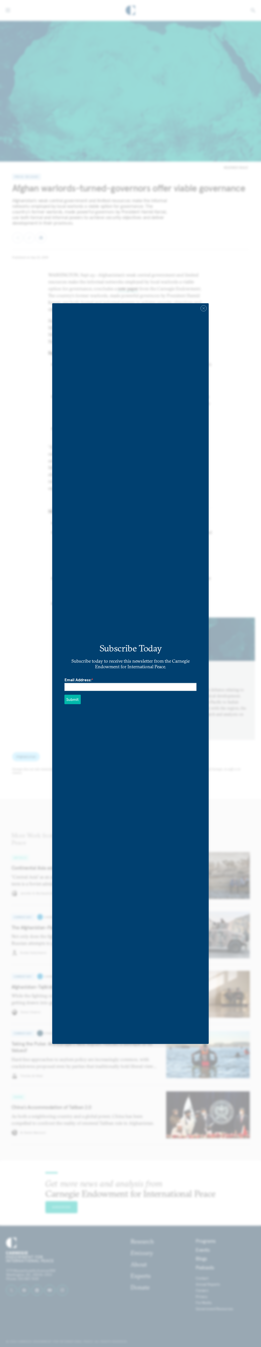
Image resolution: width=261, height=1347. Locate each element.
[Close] (204, 308)
